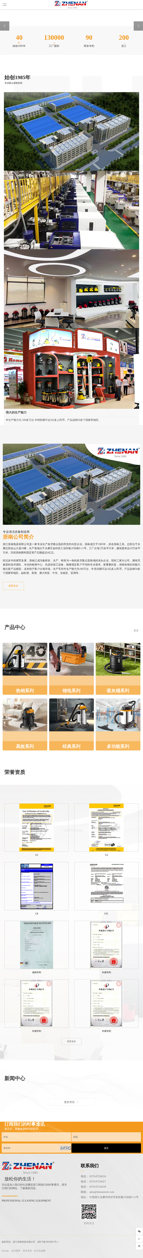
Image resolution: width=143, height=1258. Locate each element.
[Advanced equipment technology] (71, 198)
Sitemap (5, 1250)
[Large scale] (71, 119)
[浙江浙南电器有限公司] (71, 4)
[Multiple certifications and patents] (71, 276)
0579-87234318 (97, 1186)
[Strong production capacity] (71, 355)
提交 (106, 1148)
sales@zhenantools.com (101, 1192)
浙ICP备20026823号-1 (47, 1242)
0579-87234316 (97, 1176)
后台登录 (15, 1250)
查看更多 (13, 585)
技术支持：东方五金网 (34, 1250)
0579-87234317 (97, 1181)
